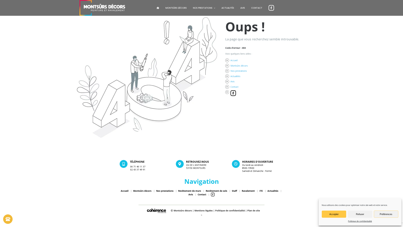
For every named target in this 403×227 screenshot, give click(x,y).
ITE (261, 190)
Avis (232, 81)
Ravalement (248, 190)
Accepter (334, 214)
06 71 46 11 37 (137, 166)
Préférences (386, 214)
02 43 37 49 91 (137, 169)
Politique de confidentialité (360, 221)
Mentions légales (203, 210)
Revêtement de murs (189, 190)
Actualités (235, 76)
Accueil (234, 60)
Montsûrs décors (239, 65)
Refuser (360, 214)
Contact (234, 86)
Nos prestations (238, 70)
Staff (234, 190)
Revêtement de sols (216, 190)
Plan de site (253, 210)
